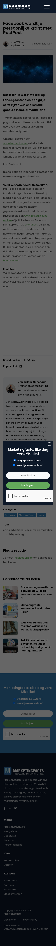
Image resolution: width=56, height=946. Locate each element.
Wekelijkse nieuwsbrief (30, 465)
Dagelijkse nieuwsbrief (29, 460)
